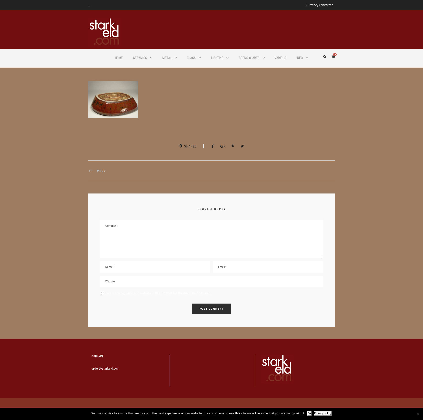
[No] (417, 414)
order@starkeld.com (105, 368)
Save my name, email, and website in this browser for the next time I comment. (158, 293)
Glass (191, 57)
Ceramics (140, 57)
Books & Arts (249, 57)
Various (280, 57)
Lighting (217, 57)
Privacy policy (322, 413)
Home (119, 57)
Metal (167, 57)
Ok (309, 413)
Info (300, 57)
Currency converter (319, 5)
